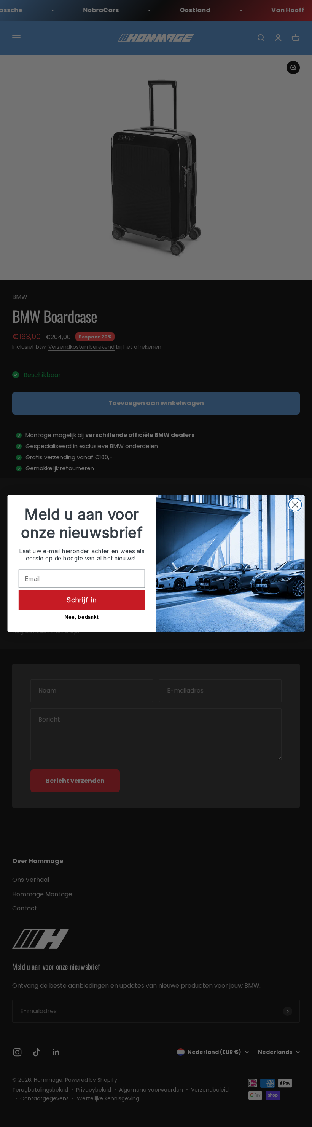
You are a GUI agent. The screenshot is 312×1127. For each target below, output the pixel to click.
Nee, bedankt (82, 617)
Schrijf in (82, 599)
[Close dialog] (295, 504)
